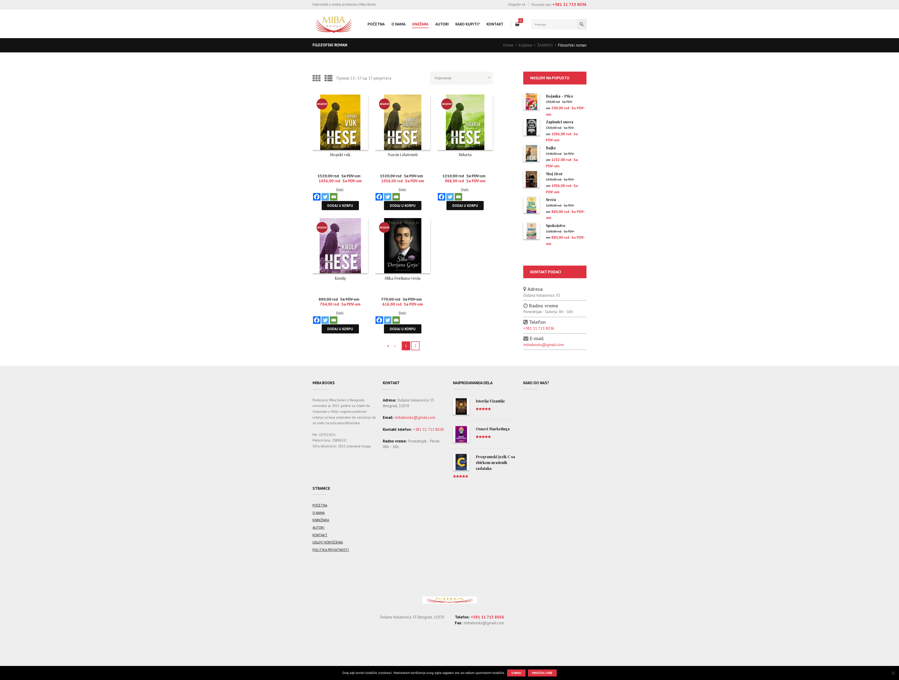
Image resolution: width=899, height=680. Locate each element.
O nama (398, 24)
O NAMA (319, 513)
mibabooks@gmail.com (543, 344)
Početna (376, 24)
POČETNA (320, 505)
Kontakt (494, 24)
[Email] (333, 197)
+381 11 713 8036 (538, 328)
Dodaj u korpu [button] (340, 205)
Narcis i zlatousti (402, 154)
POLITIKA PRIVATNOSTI (331, 550)
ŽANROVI (545, 45)
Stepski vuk (340, 154)
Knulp (340, 278)
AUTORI (442, 24)
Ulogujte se (516, 4)
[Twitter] (325, 197)
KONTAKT (320, 535)
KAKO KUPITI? (467, 24)
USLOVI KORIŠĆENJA (328, 542)
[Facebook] (317, 197)
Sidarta (465, 154)
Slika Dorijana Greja (402, 278)
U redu (516, 673)
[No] (893, 673)
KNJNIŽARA (321, 520)
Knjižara (420, 24)
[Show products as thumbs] (317, 78)
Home (508, 45)
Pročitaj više (542, 673)
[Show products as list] (328, 78)
